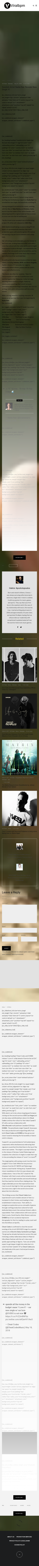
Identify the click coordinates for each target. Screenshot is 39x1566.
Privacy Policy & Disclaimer (19, 1541)
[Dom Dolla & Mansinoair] (19, 664)
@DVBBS (10, 1313)
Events (22, 402)
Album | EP (5, 731)
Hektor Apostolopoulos (19, 588)
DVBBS (22, 1505)
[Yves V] (19, 808)
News (9, 685)
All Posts (4, 83)
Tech (9, 779)
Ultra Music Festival (8, 1239)
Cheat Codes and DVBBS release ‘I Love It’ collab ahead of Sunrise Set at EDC (19, 856)
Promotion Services (24, 1537)
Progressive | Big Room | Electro (25, 777)
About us (10, 1537)
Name (4, 926)
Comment (5, 903)
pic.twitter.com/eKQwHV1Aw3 (19, 1319)
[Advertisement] (20, 129)
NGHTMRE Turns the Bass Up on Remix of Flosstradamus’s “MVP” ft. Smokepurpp (19, 876)
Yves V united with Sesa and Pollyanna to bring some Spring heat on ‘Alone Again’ (19, 832)
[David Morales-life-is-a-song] (19, 711)
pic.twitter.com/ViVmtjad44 (18, 395)
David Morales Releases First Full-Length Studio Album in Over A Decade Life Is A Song (17, 735)
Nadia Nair (13, 565)
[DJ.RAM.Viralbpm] (9, 406)
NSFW (18, 1166)
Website (23, 935)
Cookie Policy (19, 1545)
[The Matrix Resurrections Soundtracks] (19, 757)
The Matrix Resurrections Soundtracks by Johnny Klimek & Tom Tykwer (18, 786)
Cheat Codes (14, 1505)
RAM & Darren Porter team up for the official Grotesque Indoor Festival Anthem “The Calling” (23, 407)
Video (19, 685)
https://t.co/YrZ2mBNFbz (17, 1316)
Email (4, 935)
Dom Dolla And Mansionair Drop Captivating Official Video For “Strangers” (18, 689)
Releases (10, 83)
